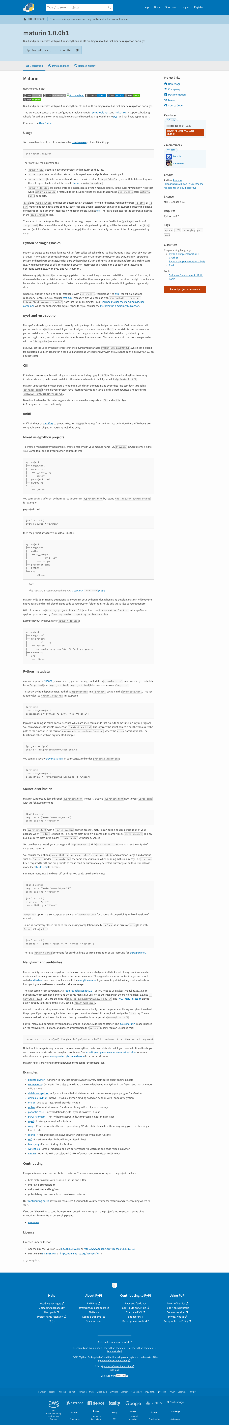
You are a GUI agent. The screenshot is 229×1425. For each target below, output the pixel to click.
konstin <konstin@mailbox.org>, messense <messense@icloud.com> (184, 184)
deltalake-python (37, 1098)
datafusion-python (38, 1093)
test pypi (67, 298)
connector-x (35, 1084)
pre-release (74, 19)
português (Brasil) (86, 1391)
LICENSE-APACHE (70, 1249)
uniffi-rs (48, 423)
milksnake (120, 112)
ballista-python (36, 1080)
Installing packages (50, 1303)
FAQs (51, 1321)
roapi (31, 1126)
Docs (157, 7)
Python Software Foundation (113, 1360)
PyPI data (170, 120)
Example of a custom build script (44, 404)
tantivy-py (33, 1144)
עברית (172, 1391)
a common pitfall (88, 590)
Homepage (174, 84)
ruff (30, 1139)
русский (162, 1391)
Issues (171, 100)
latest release (79, 142)
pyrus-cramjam (36, 1117)
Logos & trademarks (93, 1317)
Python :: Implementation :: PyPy (187, 261)
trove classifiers (55, 759)
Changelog (174, 89)
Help (146, 7)
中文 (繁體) (150, 1391)
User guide (50, 1312)
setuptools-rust (100, 112)
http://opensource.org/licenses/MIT (80, 1253)
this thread (41, 867)
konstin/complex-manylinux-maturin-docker (111, 1052)
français (62, 1391)
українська (102, 1391)
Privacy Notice (176, 1317)
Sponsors (170, 7)
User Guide (45, 123)
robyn (31, 1135)
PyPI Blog (92, 1303)
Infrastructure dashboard (92, 1308)
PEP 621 (47, 681)
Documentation (177, 95)
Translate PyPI (134, 1312)
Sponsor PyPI (135, 1317)
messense (33, 1222)
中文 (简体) (136, 1391)
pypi (115, 116)
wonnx (32, 1153)
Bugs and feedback (135, 1303)
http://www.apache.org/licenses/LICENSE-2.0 (109, 1249)
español (52, 1391)
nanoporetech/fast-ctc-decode (67, 1056)
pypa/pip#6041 (138, 953)
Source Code (175, 105)
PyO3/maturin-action (129, 999)
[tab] (34, 66)
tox (98, 211)
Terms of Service (176, 1303)
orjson (32, 1102)
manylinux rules (87, 980)
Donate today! (114, 1351)
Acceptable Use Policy (176, 1321)
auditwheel (36, 980)
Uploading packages (50, 1308)
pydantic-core (36, 1112)
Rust (171, 265)
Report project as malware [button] (185, 289)
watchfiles (34, 1149)
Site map (114, 1370)
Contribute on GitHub (134, 1308)
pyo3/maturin (127, 1024)
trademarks (145, 1357)
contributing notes (38, 1201)
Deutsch (124, 1391)
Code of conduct (176, 1312)
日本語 (72, 1391)
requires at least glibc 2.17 (79, 991)
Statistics (94, 1312)
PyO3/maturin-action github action (119, 306)
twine (76, 183)
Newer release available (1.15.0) (180, 133)
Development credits (134, 1321)
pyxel (31, 1121)
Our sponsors (93, 1321)
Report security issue (177, 1308)
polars (31, 1107)
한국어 (193, 1391)
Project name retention (50, 1317)
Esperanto (182, 1391)
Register (198, 7)
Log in (185, 7)
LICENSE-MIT (49, 1253)
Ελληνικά (114, 1391)
